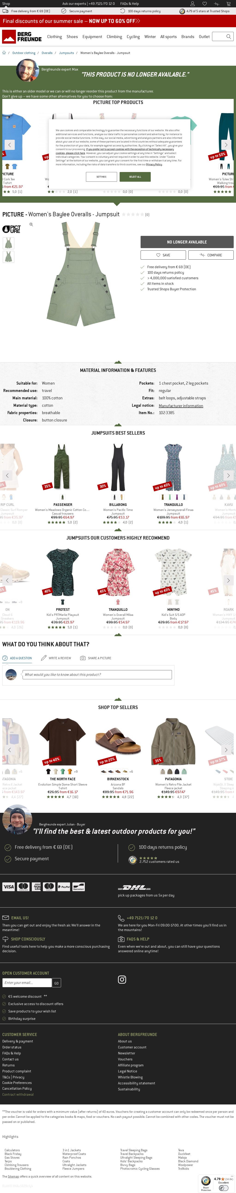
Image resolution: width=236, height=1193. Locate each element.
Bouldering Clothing (18, 1168)
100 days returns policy (144, 11)
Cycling (133, 36)
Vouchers (125, 1059)
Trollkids (183, 1168)
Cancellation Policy (17, 1088)
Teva (181, 1150)
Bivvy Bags (127, 1165)
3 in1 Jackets (71, 1150)
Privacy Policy (154, 164)
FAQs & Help (11, 1053)
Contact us (10, 1059)
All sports (168, 36)
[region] (119, 154)
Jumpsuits (66, 53)
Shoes (72, 36)
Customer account (132, 1047)
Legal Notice (127, 1071)
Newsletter (126, 1053)
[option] (81, 274)
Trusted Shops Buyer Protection (171, 289)
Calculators (12, 1150)
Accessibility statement (136, 1083)
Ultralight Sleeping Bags (136, 1157)
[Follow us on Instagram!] (125, 980)
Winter (150, 36)
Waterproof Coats (74, 1154)
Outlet (204, 36)
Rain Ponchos (71, 1157)
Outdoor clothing (23, 53)
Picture (13, 214)
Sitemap (13, 1176)
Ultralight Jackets (74, 1165)
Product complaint (16, 1071)
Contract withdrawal (18, 1094)
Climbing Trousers (17, 1165)
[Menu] (232, 1177)
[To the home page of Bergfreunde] (23, 36)
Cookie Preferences (17, 1082)
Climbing (114, 36)
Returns (8, 1065)
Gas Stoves (12, 1157)
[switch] (223, 1188)
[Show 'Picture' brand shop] (13, 229)
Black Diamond (188, 1161)
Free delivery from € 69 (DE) (30, 11)
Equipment (92, 36)
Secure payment (80, 11)
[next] (226, 145)
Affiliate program (131, 1065)
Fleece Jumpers (73, 1168)
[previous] (10, 145)
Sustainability (129, 1089)
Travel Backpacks (132, 1154)
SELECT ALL (135, 176)
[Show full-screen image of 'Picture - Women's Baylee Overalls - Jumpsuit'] (31, 224)
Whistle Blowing (130, 1077)
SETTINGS (101, 176)
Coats (66, 1161)
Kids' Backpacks (131, 1161)
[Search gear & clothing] (222, 36)
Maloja (182, 1157)
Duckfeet (184, 1154)
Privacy (18, 1077)
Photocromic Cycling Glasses (140, 1168)
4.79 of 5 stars (208, 11)
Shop (6, 3)
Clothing (54, 36)
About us (125, 1041)
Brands (187, 36)
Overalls (47, 53)
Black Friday (13, 1154)
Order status (11, 1047)
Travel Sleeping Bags (134, 1150)
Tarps (8, 1161)
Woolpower (185, 1165)
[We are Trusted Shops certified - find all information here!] (133, 860)
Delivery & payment (17, 1041)
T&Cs (6, 1077)
